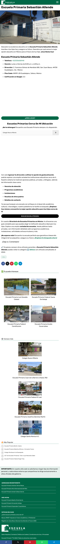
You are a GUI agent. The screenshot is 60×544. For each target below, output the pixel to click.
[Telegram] (20, 263)
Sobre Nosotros (6, 534)
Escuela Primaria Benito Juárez (13, 446)
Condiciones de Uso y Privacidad (39, 534)
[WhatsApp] (16, 263)
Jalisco (3, 257)
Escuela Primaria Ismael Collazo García (13, 491)
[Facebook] (3, 263)
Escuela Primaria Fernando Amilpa (12, 503)
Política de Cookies (23, 534)
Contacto (14, 534)
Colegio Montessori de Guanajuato (13, 452)
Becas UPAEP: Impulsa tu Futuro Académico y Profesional (18, 517)
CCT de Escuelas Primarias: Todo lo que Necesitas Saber (19, 455)
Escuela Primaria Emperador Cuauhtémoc (14, 506)
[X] (7, 263)
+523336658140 (18, 60)
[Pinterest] (12, 263)
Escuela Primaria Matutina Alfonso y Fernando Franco (19, 449)
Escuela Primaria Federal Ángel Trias (14, 459)
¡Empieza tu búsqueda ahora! (46, 238)
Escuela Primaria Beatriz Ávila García (12, 500)
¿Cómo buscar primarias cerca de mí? (13, 514)
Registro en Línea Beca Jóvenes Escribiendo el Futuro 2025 (19, 521)
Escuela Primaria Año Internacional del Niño (14, 488)
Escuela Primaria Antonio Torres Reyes (13, 485)
